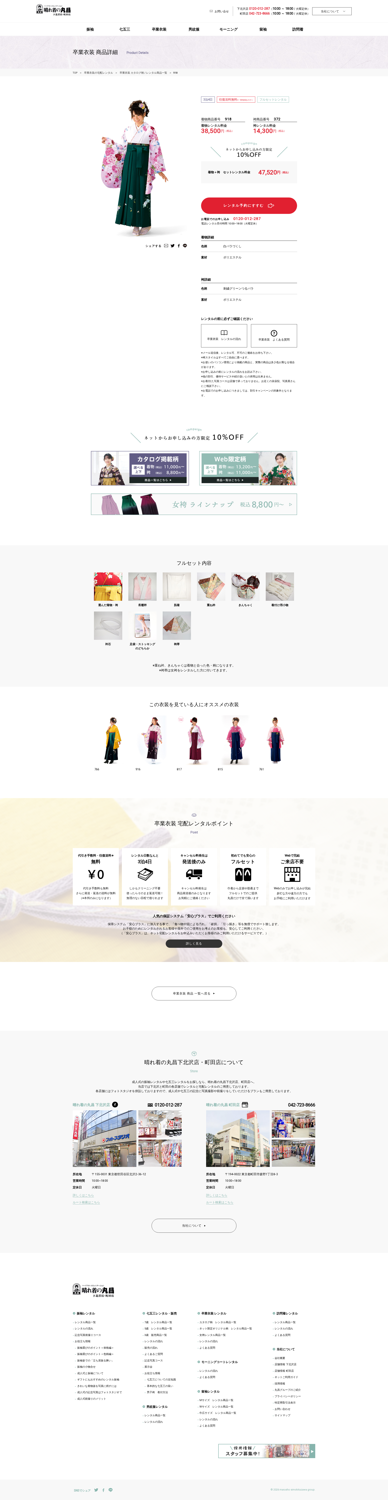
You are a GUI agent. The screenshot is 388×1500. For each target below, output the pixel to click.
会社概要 (280, 1358)
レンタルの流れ (84, 1328)
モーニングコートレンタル (219, 1362)
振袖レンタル (86, 1313)
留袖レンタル (210, 1391)
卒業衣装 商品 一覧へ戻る (192, 993)
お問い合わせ (282, 1409)
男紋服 (194, 29)
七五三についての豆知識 (161, 1379)
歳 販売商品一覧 (155, 1335)
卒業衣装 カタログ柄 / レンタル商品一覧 (143, 72)
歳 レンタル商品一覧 (158, 1322)
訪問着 (297, 29)
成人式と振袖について (90, 1373)
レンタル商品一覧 (85, 1322)
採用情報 (280, 1383)
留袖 (263, 29)
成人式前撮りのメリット (91, 1398)
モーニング (228, 29)
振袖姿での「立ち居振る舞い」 (95, 1360)
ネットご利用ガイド (286, 1377)
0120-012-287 (247, 218)
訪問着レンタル (287, 1313)
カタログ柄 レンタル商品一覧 (217, 1322)
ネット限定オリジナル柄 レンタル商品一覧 (225, 1328)
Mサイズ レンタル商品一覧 (216, 1400)
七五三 (124, 29)
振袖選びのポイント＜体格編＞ (95, 1347)
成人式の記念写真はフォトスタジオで (99, 1392)
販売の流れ (151, 1347)
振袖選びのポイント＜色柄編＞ (95, 1354)
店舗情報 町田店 (284, 1370)
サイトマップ (282, 1415)
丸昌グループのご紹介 (288, 1389)
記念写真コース (153, 1360)
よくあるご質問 (153, 1354)
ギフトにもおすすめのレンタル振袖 (98, 1379)
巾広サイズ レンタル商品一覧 (217, 1412)
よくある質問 (207, 1347)
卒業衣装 (159, 29)
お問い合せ (222, 11)
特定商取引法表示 (285, 1402)
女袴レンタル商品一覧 (212, 1335)
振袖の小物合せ (86, 1366)
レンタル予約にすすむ (244, 205)
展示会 (148, 1366)
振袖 (90, 29)
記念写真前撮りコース (88, 1335)
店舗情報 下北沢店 (285, 1364)
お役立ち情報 (83, 1341)
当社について (330, 11)
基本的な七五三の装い (160, 1385)
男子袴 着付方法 (157, 1392)
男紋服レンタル (157, 1407)
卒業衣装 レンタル (213, 1313)
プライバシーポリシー (288, 1396)
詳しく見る (194, 943)
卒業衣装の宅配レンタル (98, 72)
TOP (75, 72)
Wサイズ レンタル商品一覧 (216, 1406)
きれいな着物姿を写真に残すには (97, 1385)
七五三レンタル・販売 (162, 1313)
